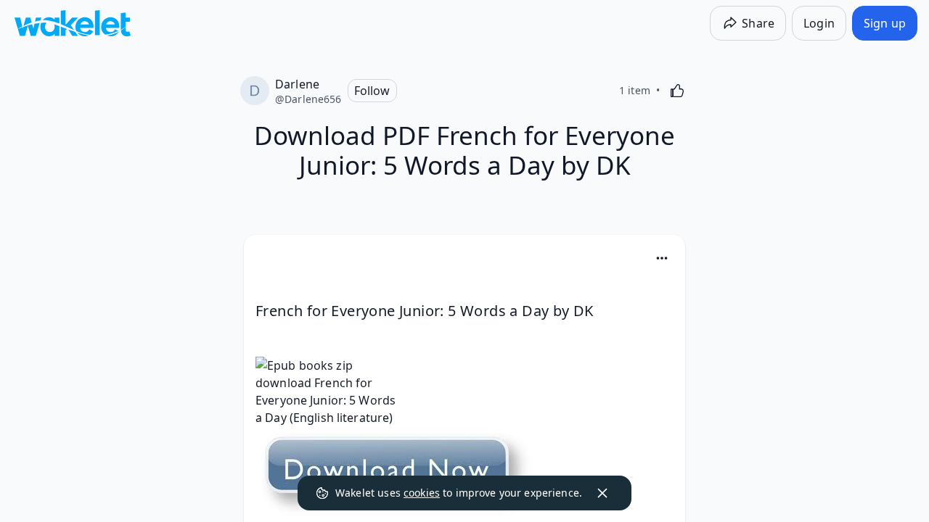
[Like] (677, 90)
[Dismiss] (602, 493)
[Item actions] (662, 258)
